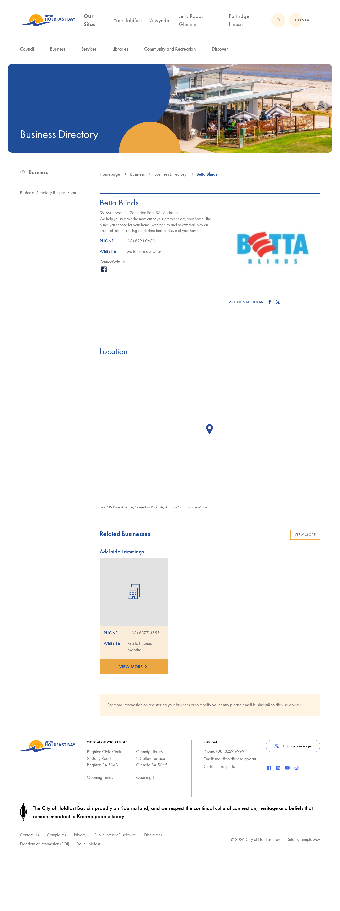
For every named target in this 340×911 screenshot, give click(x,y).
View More (305, 534)
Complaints (56, 835)
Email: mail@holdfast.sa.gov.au (230, 759)
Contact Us (29, 835)
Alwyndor (160, 20)
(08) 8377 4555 (145, 633)
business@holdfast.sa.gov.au (277, 705)
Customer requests (219, 766)
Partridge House (239, 20)
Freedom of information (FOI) (44, 844)
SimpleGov (310, 839)
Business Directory (170, 174)
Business (137, 174)
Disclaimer (153, 835)
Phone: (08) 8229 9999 (224, 751)
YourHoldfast (128, 20)
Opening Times (100, 777)
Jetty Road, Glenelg (191, 20)
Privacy (80, 835)
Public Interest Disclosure (115, 835)
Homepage (110, 174)
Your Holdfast (88, 844)
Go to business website (146, 251)
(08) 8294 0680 (140, 241)
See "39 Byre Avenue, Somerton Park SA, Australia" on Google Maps (153, 507)
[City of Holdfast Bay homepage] (48, 20)
